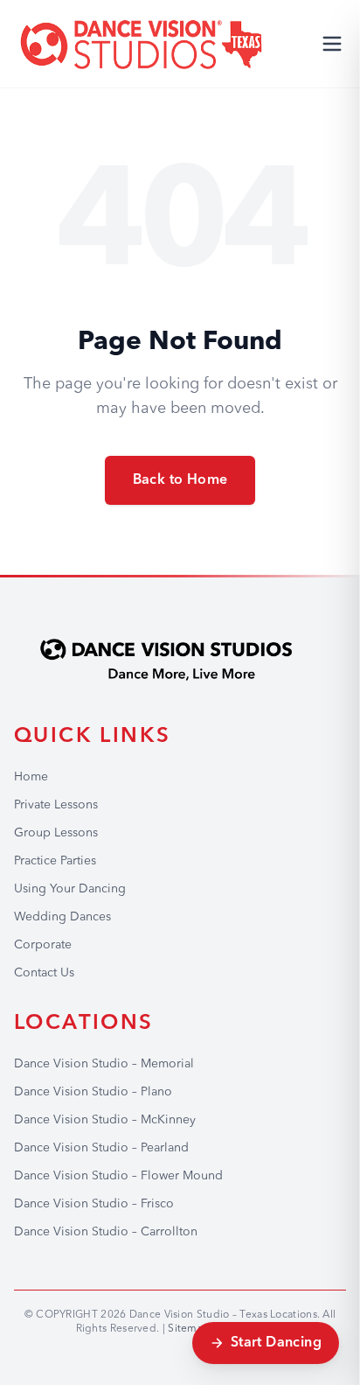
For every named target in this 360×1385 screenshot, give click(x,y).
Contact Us (44, 973)
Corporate (43, 945)
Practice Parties (55, 861)
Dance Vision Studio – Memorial (104, 1064)
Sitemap (189, 1329)
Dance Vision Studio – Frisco (94, 1204)
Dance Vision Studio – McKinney (105, 1120)
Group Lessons (56, 833)
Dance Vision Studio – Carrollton (105, 1232)
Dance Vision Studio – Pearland (101, 1148)
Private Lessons (56, 805)
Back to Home (180, 480)
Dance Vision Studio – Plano (93, 1092)
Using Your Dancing (70, 889)
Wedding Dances (62, 917)
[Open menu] (332, 44)
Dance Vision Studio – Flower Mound (118, 1176)
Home (31, 777)
